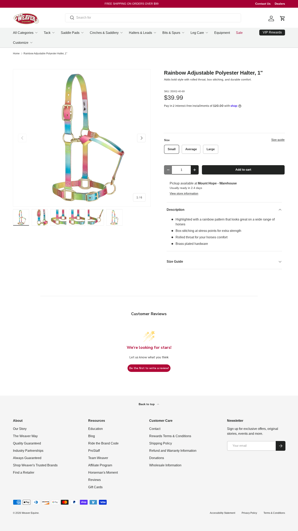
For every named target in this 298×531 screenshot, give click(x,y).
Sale (239, 32)
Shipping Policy (160, 443)
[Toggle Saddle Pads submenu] (82, 32)
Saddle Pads (70, 32)
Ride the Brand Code (103, 443)
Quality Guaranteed (27, 443)
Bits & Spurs (171, 32)
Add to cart (243, 169)
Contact (154, 428)
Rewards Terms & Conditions (170, 436)
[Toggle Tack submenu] (53, 32)
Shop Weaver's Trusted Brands (35, 465)
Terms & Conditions (274, 513)
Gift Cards (95, 487)
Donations (156, 458)
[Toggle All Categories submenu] (36, 32)
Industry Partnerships (28, 450)
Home (16, 53)
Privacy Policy (249, 513)
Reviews (94, 480)
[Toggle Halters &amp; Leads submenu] (154, 32)
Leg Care (197, 32)
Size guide (278, 139)
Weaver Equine (30, 513)
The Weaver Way (25, 436)
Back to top (147, 404)
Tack (47, 32)
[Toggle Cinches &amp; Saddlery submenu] (121, 32)
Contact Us (263, 3)
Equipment (222, 32)
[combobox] (153, 17)
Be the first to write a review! (149, 368)
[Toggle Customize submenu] (31, 42)
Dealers (280, 3)
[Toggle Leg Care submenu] (206, 32)
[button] (282, 18)
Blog (91, 436)
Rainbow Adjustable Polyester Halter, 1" (45, 53)
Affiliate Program (100, 465)
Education (95, 428)
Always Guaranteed (27, 458)
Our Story (20, 428)
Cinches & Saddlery (104, 32)
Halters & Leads (140, 32)
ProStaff (94, 450)
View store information (184, 193)
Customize (20, 42)
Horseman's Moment (103, 472)
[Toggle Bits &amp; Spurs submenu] (183, 32)
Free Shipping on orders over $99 (132, 3)
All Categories (23, 32)
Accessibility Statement (222, 513)
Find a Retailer (23, 472)
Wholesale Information (165, 465)
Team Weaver (98, 458)
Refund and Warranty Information (172, 450)
